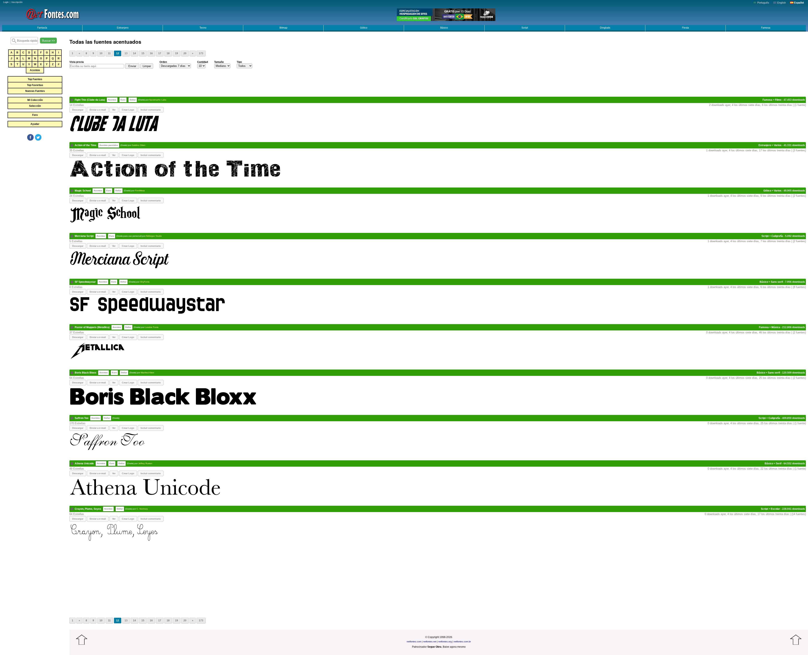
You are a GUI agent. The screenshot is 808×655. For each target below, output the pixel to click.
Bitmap (283, 27)
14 (134, 53)
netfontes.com (414, 641)
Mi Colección (35, 100)
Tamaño (219, 62)
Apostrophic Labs (157, 100)
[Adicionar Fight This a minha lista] (72, 100)
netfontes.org (445, 641)
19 (176, 53)
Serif (778, 463)
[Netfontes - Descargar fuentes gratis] (52, 13)
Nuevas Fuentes (35, 91)
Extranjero (123, 27)
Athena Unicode (84, 463)
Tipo (239, 62)
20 (184, 53)
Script (524, 27)
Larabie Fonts (151, 327)
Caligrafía (777, 236)
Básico (444, 27)
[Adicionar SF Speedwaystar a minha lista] (72, 282)
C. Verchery (142, 509)
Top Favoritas (35, 85)
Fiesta (685, 27)
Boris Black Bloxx (85, 372)
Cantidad (202, 62)
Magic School (83, 190)
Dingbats (605, 27)
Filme (778, 99)
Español (798, 2)
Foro (35, 115)
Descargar (77, 109)
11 (109, 53)
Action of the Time (85, 145)
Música (775, 327)
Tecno (202, 27)
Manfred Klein (147, 372)
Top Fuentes (35, 79)
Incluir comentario (151, 109)
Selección (35, 105)
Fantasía (42, 27)
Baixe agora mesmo (454, 646)
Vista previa (76, 62)
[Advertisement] (34, 173)
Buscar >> (48, 40)
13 (126, 53)
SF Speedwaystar (85, 281)
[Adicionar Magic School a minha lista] (72, 191)
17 (159, 53)
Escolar (775, 508)
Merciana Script (84, 236)
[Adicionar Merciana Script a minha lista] (72, 236)
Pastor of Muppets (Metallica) (92, 327)
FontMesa (140, 190)
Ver (114, 109)
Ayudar (35, 124)
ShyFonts (144, 282)
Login (6, 2)
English (781, 2)
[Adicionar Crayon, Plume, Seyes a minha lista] (72, 509)
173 (201, 53)
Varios (777, 145)
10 (101, 53)
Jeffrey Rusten (145, 463)
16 (151, 53)
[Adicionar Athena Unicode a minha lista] (72, 463)
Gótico (363, 27)
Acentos (35, 70)
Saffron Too (81, 418)
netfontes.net (429, 641)
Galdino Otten (138, 145)
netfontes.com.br (462, 641)
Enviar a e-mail (98, 109)
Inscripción (17, 2)
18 (168, 53)
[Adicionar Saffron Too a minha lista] (72, 418)
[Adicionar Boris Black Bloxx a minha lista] (72, 373)
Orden (163, 62)
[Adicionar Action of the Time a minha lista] (72, 145)
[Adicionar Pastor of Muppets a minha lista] (72, 327)
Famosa (765, 27)
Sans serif (777, 281)
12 (117, 53)
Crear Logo (128, 109)
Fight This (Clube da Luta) (90, 99)
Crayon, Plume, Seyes (88, 508)
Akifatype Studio (154, 236)
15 (142, 53)
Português (763, 2)
